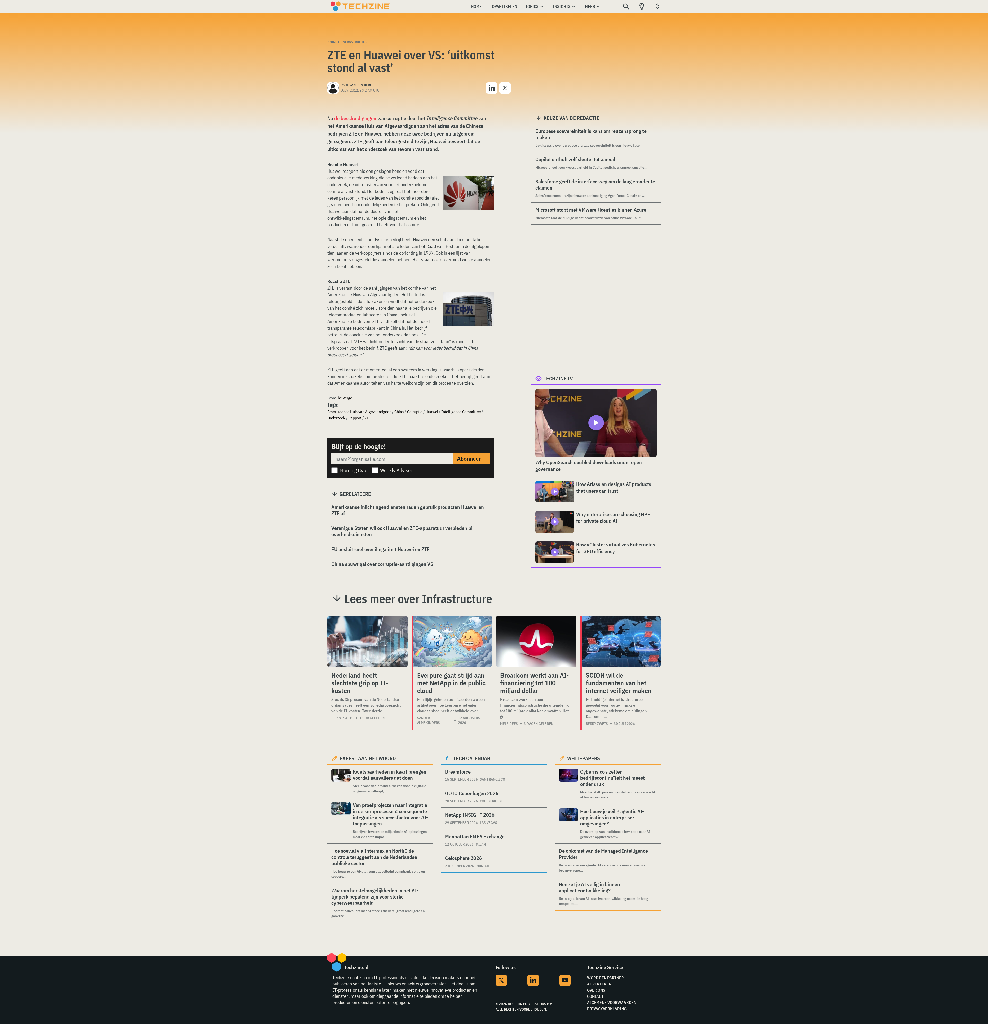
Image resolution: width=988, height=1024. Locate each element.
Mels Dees (509, 723)
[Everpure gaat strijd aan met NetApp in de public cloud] (452, 641)
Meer (590, 6)
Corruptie (414, 411)
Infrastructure (355, 42)
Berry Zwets (342, 718)
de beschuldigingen (355, 118)
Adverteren (599, 983)
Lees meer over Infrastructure (418, 598)
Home (476, 6)
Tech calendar (471, 758)
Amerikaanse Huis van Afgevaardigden (359, 411)
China (399, 411)
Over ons (596, 990)
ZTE (368, 417)
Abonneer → (472, 459)
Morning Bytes (355, 470)
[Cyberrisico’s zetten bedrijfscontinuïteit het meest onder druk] (568, 784)
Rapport (354, 417)
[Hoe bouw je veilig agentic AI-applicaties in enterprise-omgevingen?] (568, 823)
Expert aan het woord (368, 758)
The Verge (344, 397)
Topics (532, 6)
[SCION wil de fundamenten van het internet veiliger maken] (621, 641)
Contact (595, 996)
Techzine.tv (558, 378)
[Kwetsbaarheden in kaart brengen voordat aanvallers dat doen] (341, 781)
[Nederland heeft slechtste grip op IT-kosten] (367, 641)
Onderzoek (336, 417)
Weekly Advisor (396, 470)
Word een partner (605, 977)
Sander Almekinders (428, 720)
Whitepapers (583, 758)
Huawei (432, 411)
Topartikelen (503, 6)
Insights (561, 6)
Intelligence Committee (461, 411)
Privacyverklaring (607, 1008)
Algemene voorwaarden (611, 1002)
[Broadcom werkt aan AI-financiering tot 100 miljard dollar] (536, 641)
